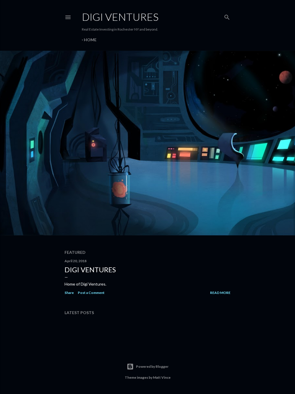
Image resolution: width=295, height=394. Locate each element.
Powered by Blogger (152, 366)
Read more (220, 292)
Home (90, 39)
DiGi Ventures (90, 269)
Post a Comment (91, 292)
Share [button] (69, 292)
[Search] (227, 16)
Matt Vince (162, 377)
